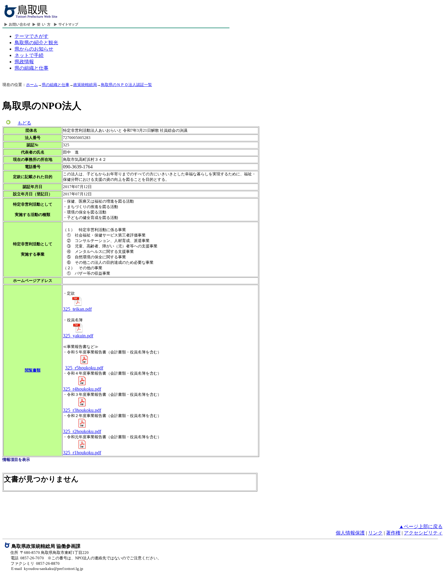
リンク (375, 532)
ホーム (32, 84)
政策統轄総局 (85, 84)
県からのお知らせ (34, 48)
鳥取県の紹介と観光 (36, 42)
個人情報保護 (350, 532)
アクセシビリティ (423, 532)
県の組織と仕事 (31, 68)
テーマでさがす (31, 36)
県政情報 (24, 61)
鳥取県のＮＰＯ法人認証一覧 (126, 84)
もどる (24, 123)
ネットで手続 (29, 55)
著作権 (393, 532)
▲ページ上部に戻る (421, 526)
